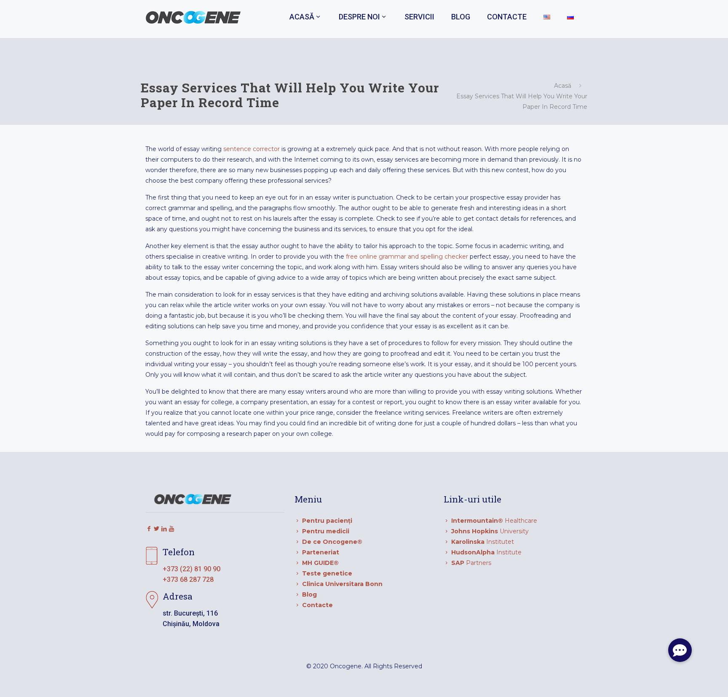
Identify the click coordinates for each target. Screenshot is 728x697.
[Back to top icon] (687, 680)
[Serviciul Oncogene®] (193, 17)
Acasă (562, 85)
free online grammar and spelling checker (407, 256)
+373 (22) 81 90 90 (191, 569)
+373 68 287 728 (188, 579)
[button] (680, 650)
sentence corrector (251, 149)
